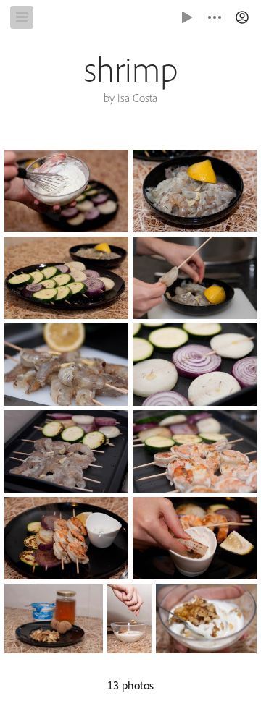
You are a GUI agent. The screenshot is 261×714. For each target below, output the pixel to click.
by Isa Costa (130, 98)
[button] (242, 17)
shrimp (131, 69)
